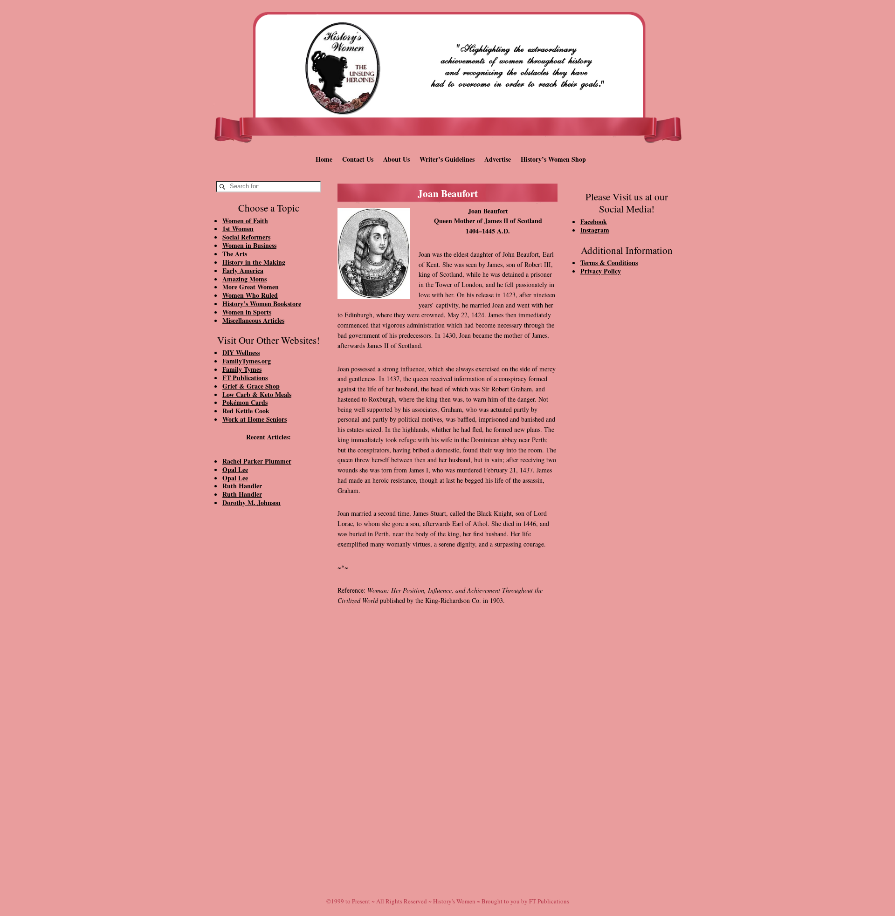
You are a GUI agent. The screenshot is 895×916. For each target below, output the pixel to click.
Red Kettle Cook (245, 411)
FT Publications (245, 378)
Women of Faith (245, 221)
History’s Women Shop (553, 159)
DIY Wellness (241, 352)
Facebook (593, 221)
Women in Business (249, 245)
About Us (396, 159)
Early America (242, 270)
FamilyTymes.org (246, 361)
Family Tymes (242, 369)
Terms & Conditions (609, 262)
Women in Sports (246, 312)
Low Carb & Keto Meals (256, 394)
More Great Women (250, 287)
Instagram (594, 230)
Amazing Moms (244, 279)
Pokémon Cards (245, 402)
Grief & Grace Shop (251, 386)
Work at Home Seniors (254, 419)
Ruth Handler (242, 486)
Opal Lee (235, 469)
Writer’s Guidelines (447, 159)
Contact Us (357, 159)
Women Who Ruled (250, 295)
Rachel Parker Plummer (256, 461)
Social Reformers (246, 237)
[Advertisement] (268, 672)
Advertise (497, 159)
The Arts (234, 254)
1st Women (238, 228)
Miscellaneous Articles (253, 320)
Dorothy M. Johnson (251, 502)
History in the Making (253, 262)
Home (324, 159)
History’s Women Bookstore (261, 303)
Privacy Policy (600, 271)
